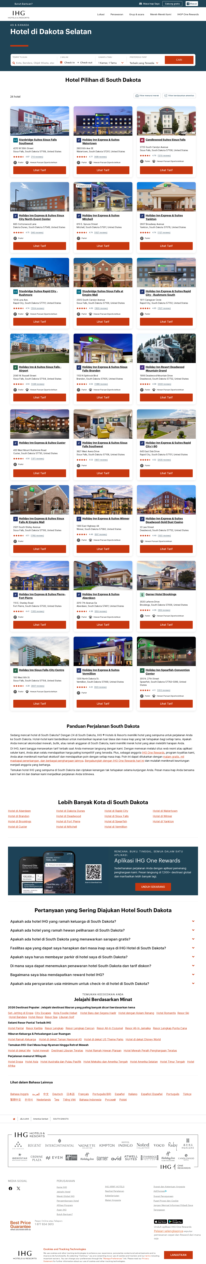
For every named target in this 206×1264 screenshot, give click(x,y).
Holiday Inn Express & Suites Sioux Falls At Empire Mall (41, 520)
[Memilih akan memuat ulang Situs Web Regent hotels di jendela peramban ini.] (34, 1144)
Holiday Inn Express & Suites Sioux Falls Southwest (104, 444)
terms (148, 1255)
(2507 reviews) (37, 686)
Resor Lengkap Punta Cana (170, 1028)
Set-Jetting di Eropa (20, 1013)
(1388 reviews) (101, 384)
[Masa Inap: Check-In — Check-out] (76, 62)
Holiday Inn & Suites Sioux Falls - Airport (40, 369)
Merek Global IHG (65, 1196)
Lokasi (101, 14)
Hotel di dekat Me (19, 1050)
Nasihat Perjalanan (114, 1190)
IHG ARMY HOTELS (114, 1186)
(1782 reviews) (37, 535)
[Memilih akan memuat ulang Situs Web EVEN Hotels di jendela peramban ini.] (54, 1157)
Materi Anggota (113, 1199)
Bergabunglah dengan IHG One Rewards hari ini (114, 760)
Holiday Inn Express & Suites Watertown (100, 141)
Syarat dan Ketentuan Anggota (169, 1186)
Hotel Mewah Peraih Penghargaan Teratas (150, 1050)
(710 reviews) (37, 157)
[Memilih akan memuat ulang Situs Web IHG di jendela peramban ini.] (19, 14)
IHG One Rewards (153, 752)
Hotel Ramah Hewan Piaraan (103, 1050)
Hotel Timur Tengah (172, 1061)
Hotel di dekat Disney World (143, 1039)
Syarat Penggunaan (163, 1196)
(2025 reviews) (164, 460)
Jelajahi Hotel (63, 1191)
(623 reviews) (100, 687)
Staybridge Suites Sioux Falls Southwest (38, 141)
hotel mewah (41, 1050)
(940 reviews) (37, 232)
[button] (192, 3)
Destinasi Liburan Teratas (67, 1050)
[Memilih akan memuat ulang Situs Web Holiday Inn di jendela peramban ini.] (87, 1157)
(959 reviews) (101, 611)
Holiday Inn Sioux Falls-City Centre (41, 670)
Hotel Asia (31, 1061)
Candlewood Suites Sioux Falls (165, 139)
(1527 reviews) (164, 308)
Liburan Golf (66, 1017)
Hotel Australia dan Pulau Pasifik (60, 1061)
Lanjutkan (178, 1255)
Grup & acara (136, 14)
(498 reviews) (100, 157)
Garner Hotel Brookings (161, 594)
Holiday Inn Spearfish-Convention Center (168, 672)
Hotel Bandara (18, 1017)
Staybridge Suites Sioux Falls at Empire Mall (102, 293)
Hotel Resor (35, 1017)
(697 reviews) (101, 534)
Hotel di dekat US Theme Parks (103, 1039)
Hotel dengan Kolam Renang (136, 1013)
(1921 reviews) (164, 535)
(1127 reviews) (164, 232)
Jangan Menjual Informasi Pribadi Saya (173, 1205)
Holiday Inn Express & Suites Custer (42, 442)
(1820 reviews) (101, 308)
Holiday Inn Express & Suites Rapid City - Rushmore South (168, 293)
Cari (179, 60)
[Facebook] (11, 1188)
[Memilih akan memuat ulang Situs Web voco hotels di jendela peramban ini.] (159, 1144)
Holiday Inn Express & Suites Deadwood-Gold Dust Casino (164, 520)
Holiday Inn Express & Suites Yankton (164, 217)
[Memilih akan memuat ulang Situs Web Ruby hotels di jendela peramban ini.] (172, 1144)
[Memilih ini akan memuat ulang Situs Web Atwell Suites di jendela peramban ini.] (131, 1157)
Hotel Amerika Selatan (144, 1061)
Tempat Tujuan (20, 57)
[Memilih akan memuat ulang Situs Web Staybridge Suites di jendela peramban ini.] (149, 1157)
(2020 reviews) (164, 384)
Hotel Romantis (166, 1013)
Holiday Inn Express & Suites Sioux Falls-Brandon (104, 369)
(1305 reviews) (37, 611)
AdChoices (159, 1190)
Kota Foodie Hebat (65, 1013)
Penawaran (117, 14)
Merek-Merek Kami (160, 14)
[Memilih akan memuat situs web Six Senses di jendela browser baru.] (18, 1144)
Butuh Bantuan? (24, 4)
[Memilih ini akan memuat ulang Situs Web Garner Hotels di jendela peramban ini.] (102, 1157)
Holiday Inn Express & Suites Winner (105, 518)
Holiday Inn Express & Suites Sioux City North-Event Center (41, 217)
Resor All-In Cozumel (110, 1028)
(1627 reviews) (100, 232)
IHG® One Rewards (188, 14)
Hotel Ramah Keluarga (22, 1039)
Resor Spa (51, 1017)
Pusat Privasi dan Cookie (166, 1200)
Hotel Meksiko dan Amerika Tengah (105, 1061)
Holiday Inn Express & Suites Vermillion (100, 672)
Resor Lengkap (54, 1028)
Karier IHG (62, 1187)
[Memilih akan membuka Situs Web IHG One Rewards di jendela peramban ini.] (175, 1167)
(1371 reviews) (37, 458)
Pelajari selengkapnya (168, 1231)
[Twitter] (18, 1188)
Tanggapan (159, 1209)
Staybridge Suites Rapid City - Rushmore (38, 293)
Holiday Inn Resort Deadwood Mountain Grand (165, 369)
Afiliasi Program (65, 1205)
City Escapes (43, 1013)
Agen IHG (62, 1209)
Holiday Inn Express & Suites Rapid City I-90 (168, 444)
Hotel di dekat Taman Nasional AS (60, 1039)
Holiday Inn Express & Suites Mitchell (100, 217)
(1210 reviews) (164, 155)
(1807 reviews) (101, 460)
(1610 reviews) (163, 690)
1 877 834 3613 (44, 1224)
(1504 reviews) (37, 308)
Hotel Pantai (16, 1028)
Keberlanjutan (112, 1195)
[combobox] (35, 63)
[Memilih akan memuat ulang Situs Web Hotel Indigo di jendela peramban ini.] (126, 1144)
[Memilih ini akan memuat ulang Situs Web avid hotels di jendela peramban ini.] (116, 1157)
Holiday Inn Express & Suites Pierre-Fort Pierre (42, 596)
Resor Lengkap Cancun (80, 1028)
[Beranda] (14, 1119)
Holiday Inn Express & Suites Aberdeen (100, 596)
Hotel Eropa (15, 1061)
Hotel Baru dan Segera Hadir (98, 1013)
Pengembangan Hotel (68, 1200)
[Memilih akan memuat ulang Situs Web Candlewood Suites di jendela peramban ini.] (186, 1157)
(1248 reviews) (37, 384)
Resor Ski (183, 1013)
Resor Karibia (34, 1028)
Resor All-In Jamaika (138, 1028)
